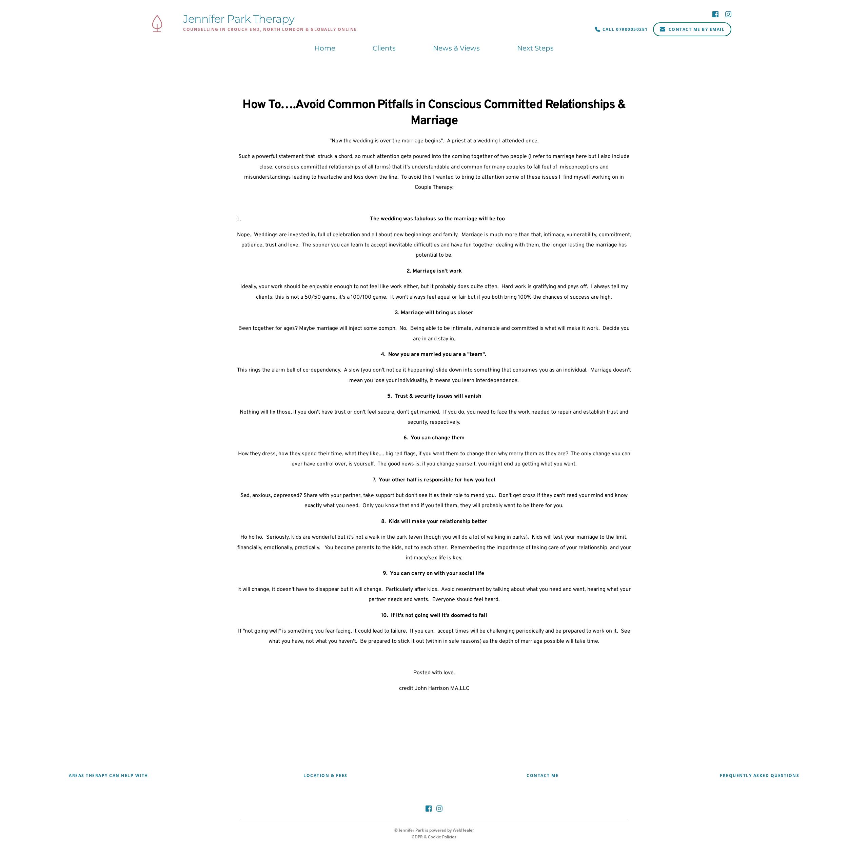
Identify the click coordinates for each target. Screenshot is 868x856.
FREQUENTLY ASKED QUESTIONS (759, 775)
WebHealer (463, 830)
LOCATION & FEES (325, 775)
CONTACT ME (542, 775)
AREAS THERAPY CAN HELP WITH (108, 775)
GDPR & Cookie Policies (434, 837)
